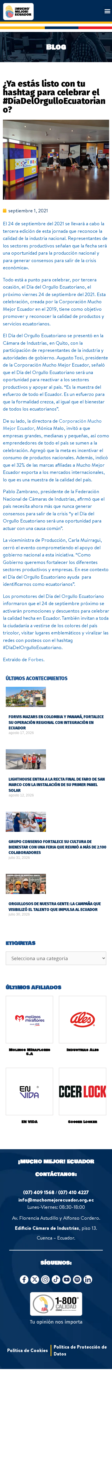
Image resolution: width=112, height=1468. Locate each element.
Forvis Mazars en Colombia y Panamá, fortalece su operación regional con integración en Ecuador (56, 722)
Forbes (35, 659)
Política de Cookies (27, 1350)
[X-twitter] (34, 1279)
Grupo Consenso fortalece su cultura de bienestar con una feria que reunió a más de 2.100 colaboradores (57, 847)
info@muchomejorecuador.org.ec (56, 1199)
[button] (107, 11)
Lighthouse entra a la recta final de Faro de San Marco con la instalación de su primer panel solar (57, 785)
